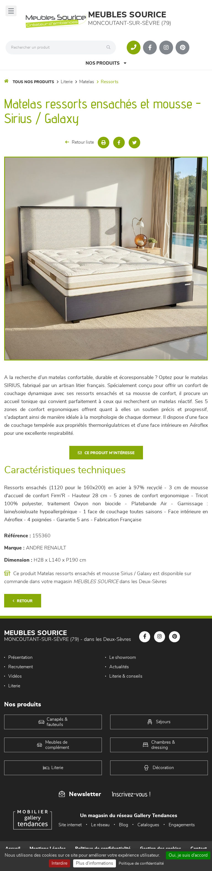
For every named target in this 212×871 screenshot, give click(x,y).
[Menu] (11, 11)
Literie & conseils (125, 676)
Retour (25, 601)
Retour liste (83, 142)
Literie (14, 686)
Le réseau (100, 825)
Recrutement (20, 667)
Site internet (70, 825)
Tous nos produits (33, 82)
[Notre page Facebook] (150, 47)
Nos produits (103, 63)
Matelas (86, 82)
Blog (123, 825)
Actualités (119, 667)
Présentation (20, 657)
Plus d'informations (94, 863)
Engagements (182, 825)
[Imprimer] (103, 142)
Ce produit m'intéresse (109, 453)
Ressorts (109, 82)
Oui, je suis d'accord (188, 855)
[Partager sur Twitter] (134, 142)
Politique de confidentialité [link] (141, 863)
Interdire (59, 863)
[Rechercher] (110, 47)
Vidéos (15, 676)
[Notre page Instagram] (166, 47)
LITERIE (67, 82)
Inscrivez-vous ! (131, 794)
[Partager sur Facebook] (119, 142)
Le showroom (122, 657)
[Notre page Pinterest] (182, 47)
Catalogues (148, 825)
